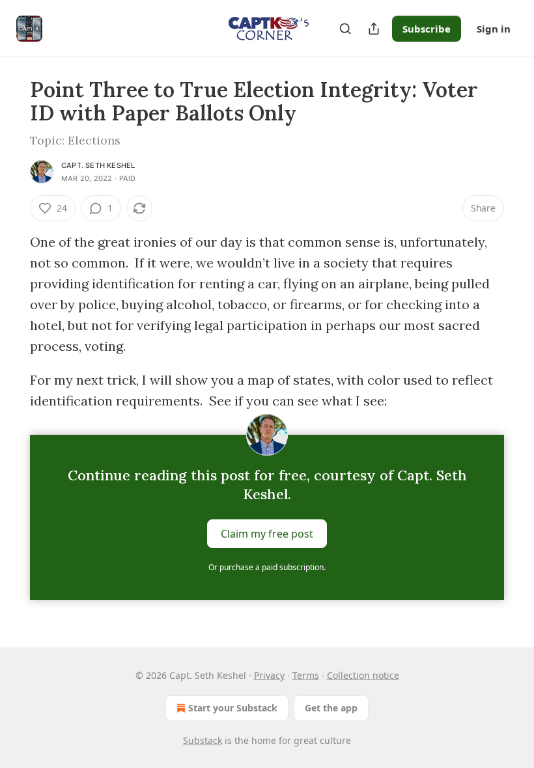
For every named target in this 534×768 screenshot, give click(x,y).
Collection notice (363, 675)
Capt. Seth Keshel (98, 165)
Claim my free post (267, 534)
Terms (305, 675)
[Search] (345, 29)
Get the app (331, 708)
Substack (202, 740)
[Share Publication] (374, 29)
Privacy (269, 675)
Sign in (494, 28)
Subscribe (426, 28)
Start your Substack (232, 708)
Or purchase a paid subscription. (267, 567)
